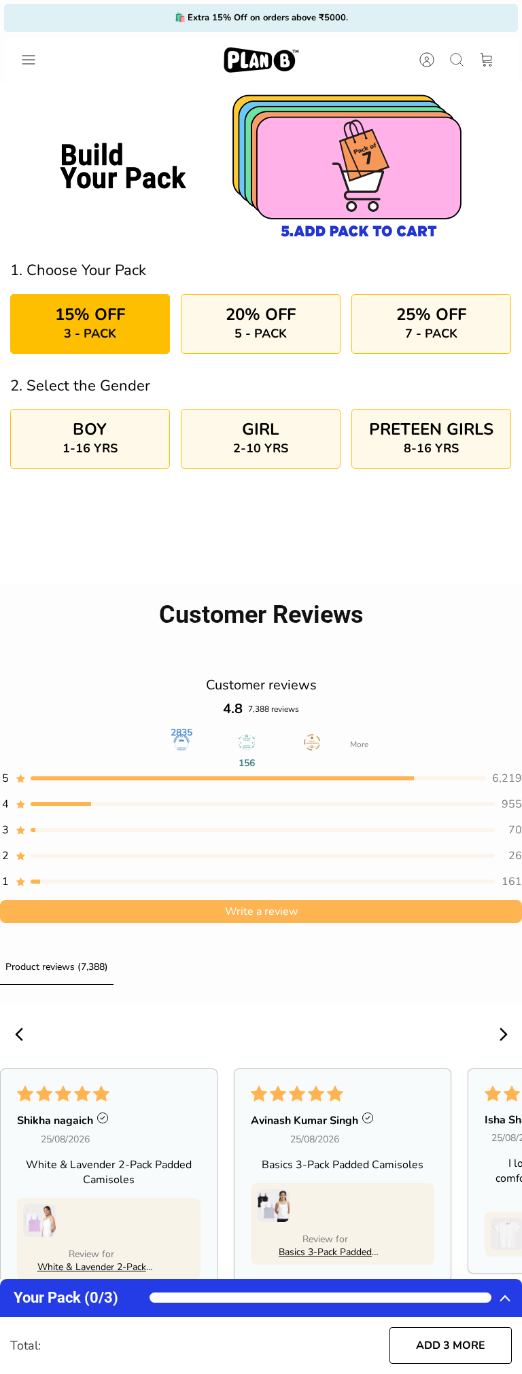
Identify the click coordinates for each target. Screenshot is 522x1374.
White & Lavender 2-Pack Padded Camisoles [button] (91, 1267)
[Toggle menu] (35, 60)
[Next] (371, 17)
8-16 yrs (431, 437)
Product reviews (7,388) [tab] (56, 966)
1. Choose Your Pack (78, 270)
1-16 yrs (90, 437)
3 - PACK (90, 323)
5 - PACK (261, 323)
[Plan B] (261, 59)
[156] (247, 744)
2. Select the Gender (80, 386)
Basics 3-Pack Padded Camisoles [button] (325, 1252)
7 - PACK (431, 323)
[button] (261, 778)
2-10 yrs (260, 437)
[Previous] (151, 17)
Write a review (261, 911)
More (359, 744)
